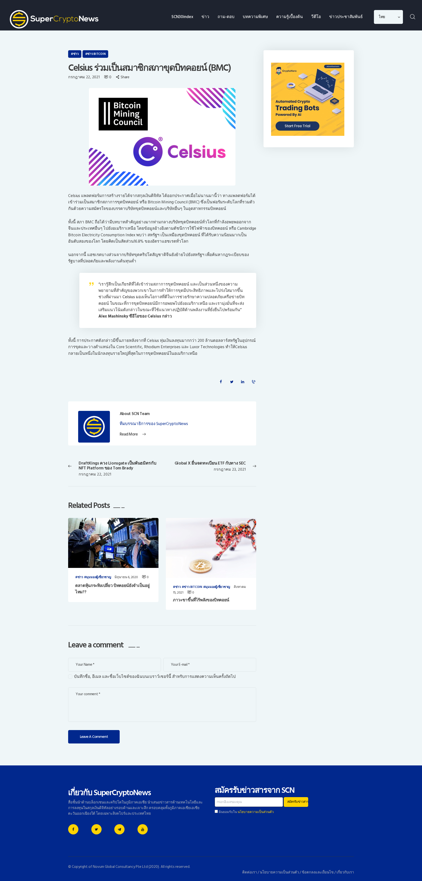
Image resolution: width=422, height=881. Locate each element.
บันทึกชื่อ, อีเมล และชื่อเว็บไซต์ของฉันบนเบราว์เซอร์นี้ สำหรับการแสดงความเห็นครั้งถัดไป (155, 676)
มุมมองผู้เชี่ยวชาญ (98, 577)
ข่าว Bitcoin (96, 54)
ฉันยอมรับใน (246, 812)
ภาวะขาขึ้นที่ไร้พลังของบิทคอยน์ (201, 600)
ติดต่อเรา (249, 872)
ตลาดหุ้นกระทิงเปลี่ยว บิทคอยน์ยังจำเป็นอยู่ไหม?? (112, 589)
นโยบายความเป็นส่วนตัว (256, 812)
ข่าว (76, 54)
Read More (129, 434)
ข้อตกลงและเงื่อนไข (318, 872)
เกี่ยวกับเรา (345, 872)
